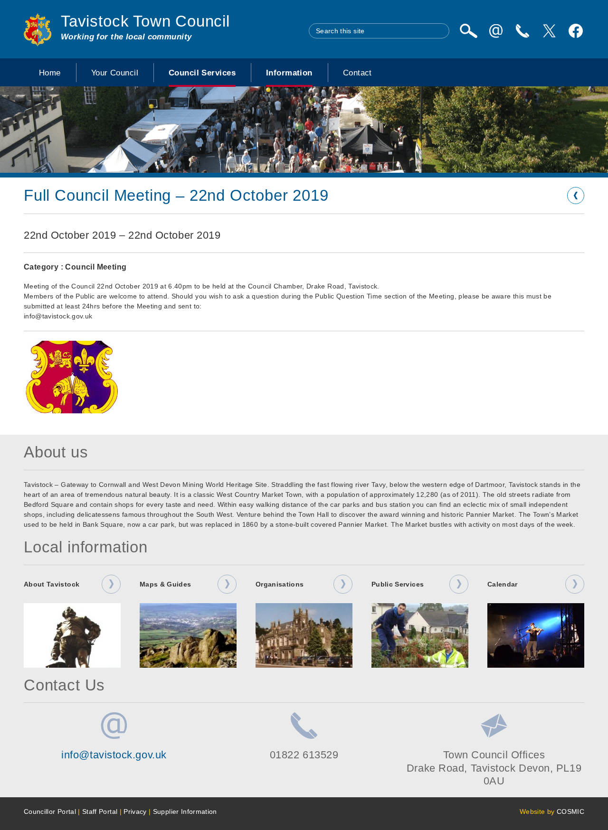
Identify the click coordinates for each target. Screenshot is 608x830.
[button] (72, 377)
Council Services (202, 72)
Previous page (575, 195)
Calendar (502, 584)
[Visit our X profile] (549, 30)
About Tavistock (51, 584)
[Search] (468, 30)
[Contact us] (522, 30)
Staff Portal (99, 811)
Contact (357, 72)
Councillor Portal (50, 811)
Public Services (397, 584)
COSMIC (570, 811)
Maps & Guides (165, 584)
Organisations (280, 584)
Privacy (135, 811)
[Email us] (495, 30)
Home (50, 72)
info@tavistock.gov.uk (114, 755)
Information (289, 72)
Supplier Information (185, 811)
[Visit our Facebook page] (575, 30)
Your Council (114, 72)
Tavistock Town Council (145, 21)
